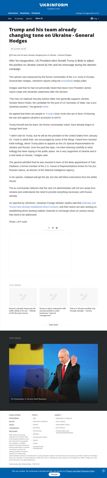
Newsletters (24, 13)
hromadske (67, 81)
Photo (12, 422)
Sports (29, 18)
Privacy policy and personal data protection (64, 432)
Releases (13, 431)
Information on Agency (64, 418)
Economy (19, 18)
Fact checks (37, 431)
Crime (35, 443)
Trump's (50, 113)
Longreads (14, 428)
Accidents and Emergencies (38, 447)
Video (11, 425)
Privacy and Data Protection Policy (80, 471)
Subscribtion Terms (63, 425)
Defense (36, 434)
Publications (14, 415)
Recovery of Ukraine (40, 421)
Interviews (14, 418)
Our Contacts (60, 421)
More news (53, 325)
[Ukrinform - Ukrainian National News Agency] (53, 4)
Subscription (13, 13)
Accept (54, 474)
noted (45, 106)
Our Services (60, 428)
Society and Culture (40, 437)
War (10, 18)
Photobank (36, 13)
